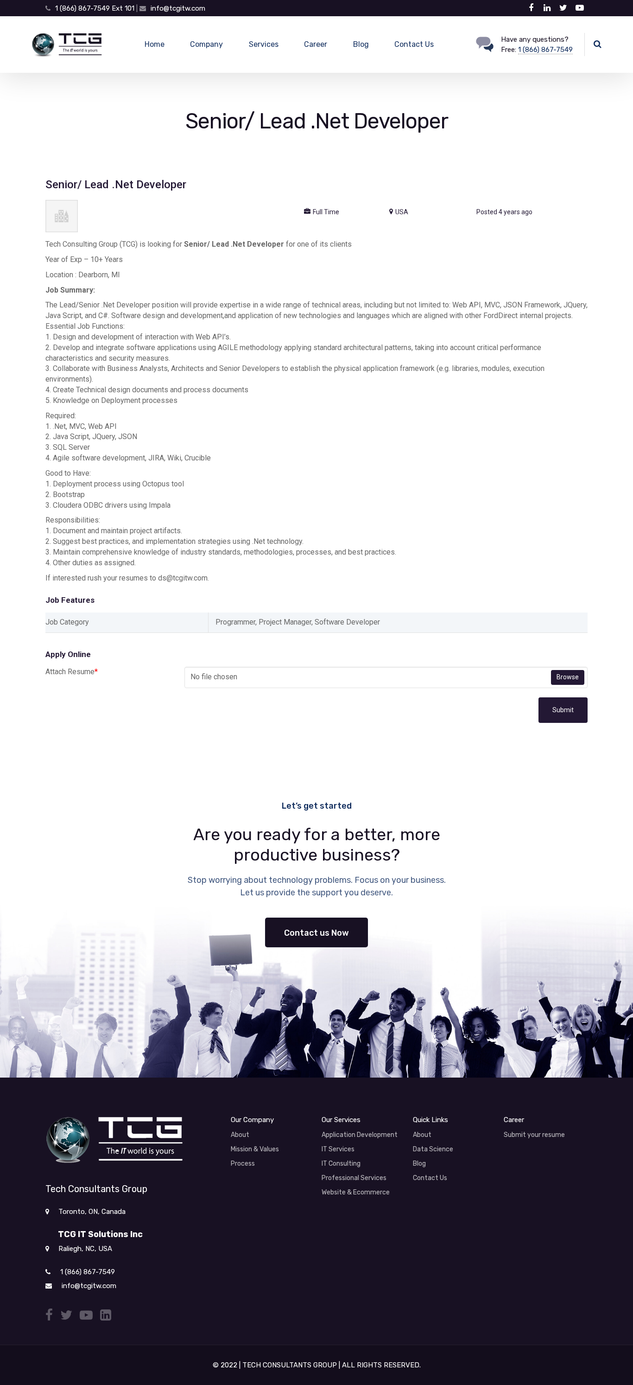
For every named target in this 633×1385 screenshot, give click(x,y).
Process (243, 1164)
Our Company (252, 1120)
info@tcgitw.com (178, 8)
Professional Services (354, 1178)
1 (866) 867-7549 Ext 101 (95, 8)
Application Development (360, 1135)
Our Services (341, 1120)
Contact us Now (316, 933)
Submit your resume (534, 1135)
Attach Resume (71, 671)
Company (206, 44)
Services (264, 44)
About (240, 1135)
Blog (361, 44)
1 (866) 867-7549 (545, 49)
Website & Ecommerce (356, 1192)
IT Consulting (341, 1164)
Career (315, 44)
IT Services (338, 1149)
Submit (563, 710)
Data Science (433, 1149)
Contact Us (414, 44)
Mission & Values (255, 1149)
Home (155, 44)
